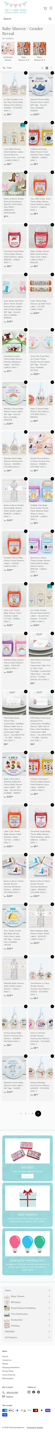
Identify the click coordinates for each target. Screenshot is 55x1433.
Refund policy (7, 1378)
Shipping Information (10, 1367)
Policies (5, 1364)
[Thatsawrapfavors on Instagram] (29, 1392)
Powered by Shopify (35, 1427)
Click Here (27, 1176)
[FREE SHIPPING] (27, 1198)
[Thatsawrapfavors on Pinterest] (38, 1392)
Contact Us (6, 1360)
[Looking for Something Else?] (27, 1243)
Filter (9, 68)
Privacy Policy (7, 1371)
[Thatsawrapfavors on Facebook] (33, 1392)
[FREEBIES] (27, 1150)
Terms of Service (8, 1375)
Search (5, 1356)
